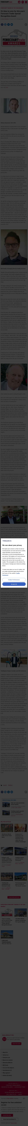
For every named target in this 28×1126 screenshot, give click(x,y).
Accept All (14, 584)
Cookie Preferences (14, 579)
